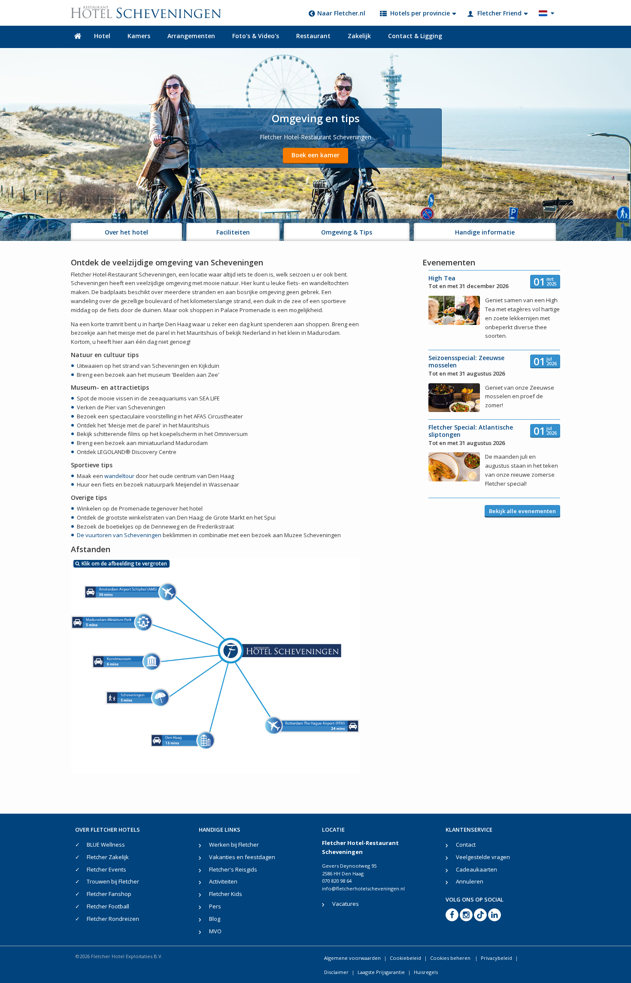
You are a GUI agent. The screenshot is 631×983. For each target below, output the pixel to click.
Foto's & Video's (255, 36)
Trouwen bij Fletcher (113, 881)
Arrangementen (191, 36)
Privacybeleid (496, 958)
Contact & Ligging (415, 36)
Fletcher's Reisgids (233, 869)
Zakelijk (359, 36)
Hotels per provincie (420, 13)
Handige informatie (485, 232)
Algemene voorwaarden (352, 958)
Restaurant (313, 36)
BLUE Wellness (106, 844)
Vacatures (345, 904)
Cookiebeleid (405, 958)
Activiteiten (223, 881)
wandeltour (119, 476)
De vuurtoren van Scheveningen (119, 535)
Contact (466, 844)
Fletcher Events (106, 869)
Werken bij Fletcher (234, 844)
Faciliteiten (233, 232)
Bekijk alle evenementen (522, 511)
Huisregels (426, 972)
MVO (215, 931)
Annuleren (469, 881)
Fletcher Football (108, 906)
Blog (214, 919)
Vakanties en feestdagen (242, 857)
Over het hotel (126, 232)
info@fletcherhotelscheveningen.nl (363, 888)
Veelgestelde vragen (483, 857)
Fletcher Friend (499, 13)
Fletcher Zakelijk (108, 857)
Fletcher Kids (225, 894)
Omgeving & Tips (346, 232)
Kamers (138, 36)
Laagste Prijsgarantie (381, 972)
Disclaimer (336, 972)
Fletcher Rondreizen (113, 919)
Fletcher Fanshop (109, 894)
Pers (215, 906)
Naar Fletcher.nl (341, 13)
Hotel (102, 36)
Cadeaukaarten (476, 869)
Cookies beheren (451, 958)
